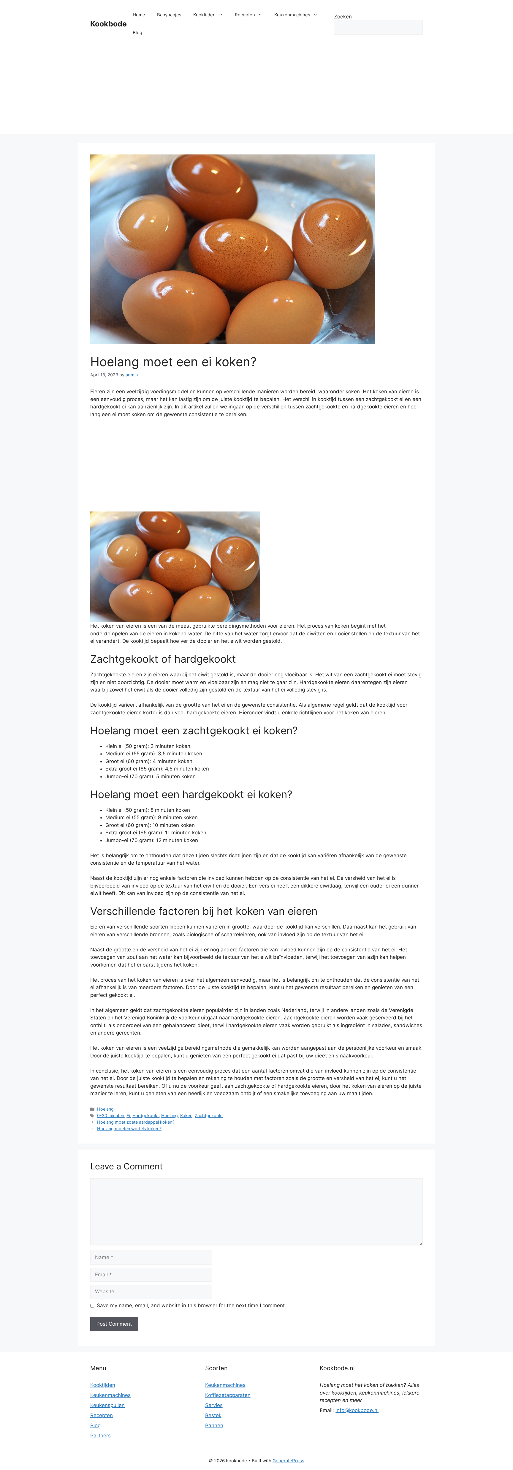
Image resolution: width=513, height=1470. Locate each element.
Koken (186, 1115)
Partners (100, 1436)
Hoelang (105, 1108)
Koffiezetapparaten (228, 1395)
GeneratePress (288, 1460)
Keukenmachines (292, 15)
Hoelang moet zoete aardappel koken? (135, 1122)
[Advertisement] (256, 92)
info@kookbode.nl (357, 1410)
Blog (137, 32)
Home (139, 15)
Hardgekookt (145, 1115)
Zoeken (343, 17)
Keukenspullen (107, 1405)
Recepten (245, 15)
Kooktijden (204, 15)
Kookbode (108, 23)
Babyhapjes (169, 15)
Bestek (213, 1415)
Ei (128, 1115)
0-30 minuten (110, 1115)
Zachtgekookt (209, 1115)
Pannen (214, 1425)
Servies (214, 1405)
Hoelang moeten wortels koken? (129, 1128)
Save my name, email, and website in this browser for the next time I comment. (191, 1305)
